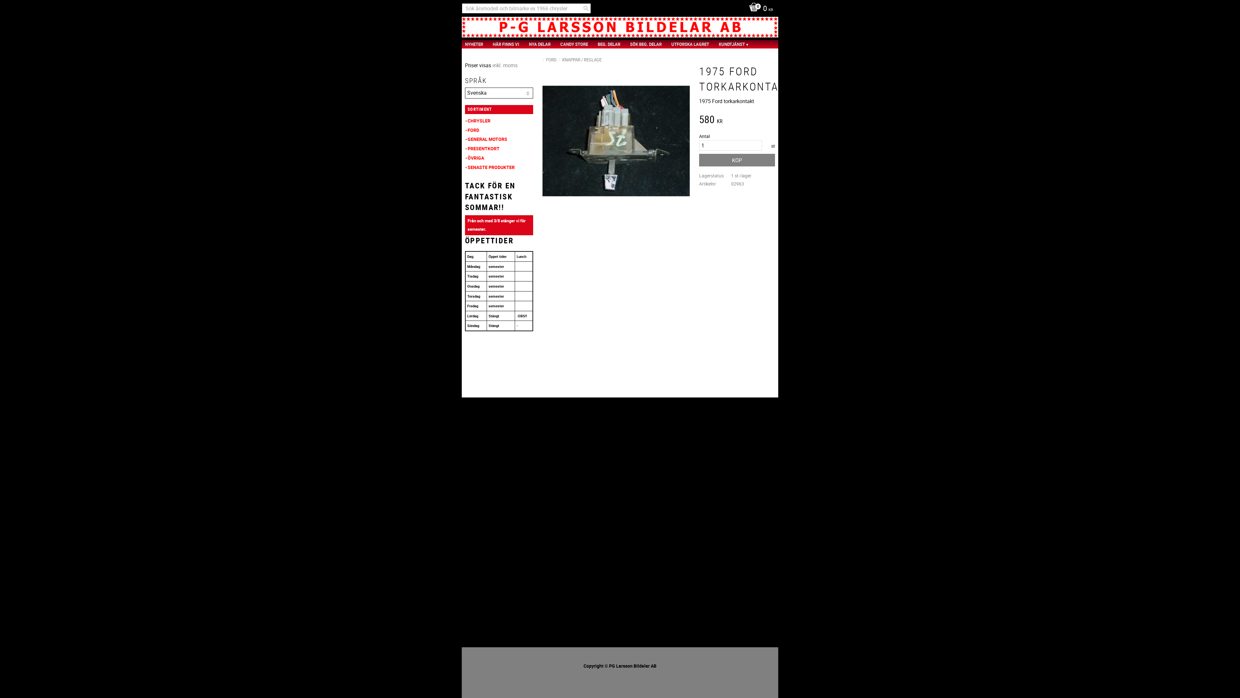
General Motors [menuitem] (487, 139)
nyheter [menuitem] (474, 44)
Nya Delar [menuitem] (540, 44)
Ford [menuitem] (473, 130)
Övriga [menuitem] (476, 158)
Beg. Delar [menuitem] (609, 44)
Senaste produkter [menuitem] (491, 167)
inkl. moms (505, 65)
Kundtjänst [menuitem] (732, 44)
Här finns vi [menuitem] (506, 44)
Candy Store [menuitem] (574, 44)
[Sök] (586, 8)
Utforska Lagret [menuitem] (690, 44)
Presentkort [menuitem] (484, 148)
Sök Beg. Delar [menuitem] (646, 44)
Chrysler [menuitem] (479, 121)
